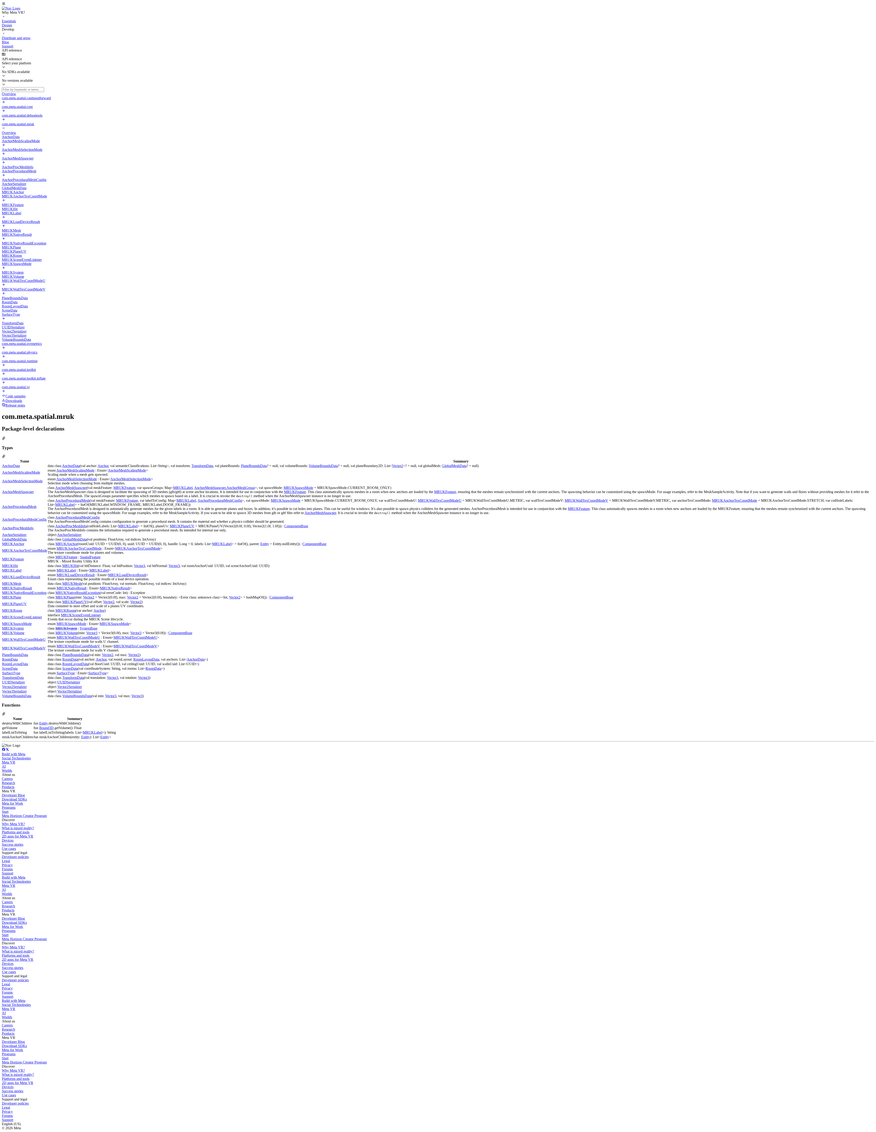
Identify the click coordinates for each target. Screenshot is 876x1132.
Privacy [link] (7, 865)
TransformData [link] (202, 466)
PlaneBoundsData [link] (254, 466)
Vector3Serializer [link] (14, 691)
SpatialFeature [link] (90, 557)
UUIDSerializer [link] (13, 682)
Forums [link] (7, 869)
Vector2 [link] (397, 466)
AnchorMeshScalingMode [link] (21, 472)
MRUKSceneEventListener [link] (22, 617)
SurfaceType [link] (11, 673)
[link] (11, 8)
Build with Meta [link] (13, 754)
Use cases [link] (9, 849)
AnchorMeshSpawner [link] (18, 492)
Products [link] (8, 787)
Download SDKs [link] (14, 799)
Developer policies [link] (15, 857)
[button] (438, 4)
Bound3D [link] (46, 728)
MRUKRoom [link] (12, 610)
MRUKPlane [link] (11, 597)
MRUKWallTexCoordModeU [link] (439, 500)
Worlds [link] (7, 770)
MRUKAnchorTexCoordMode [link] (734, 500)
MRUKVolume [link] (13, 633)
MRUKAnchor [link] (13, 544)
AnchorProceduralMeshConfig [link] (220, 500)
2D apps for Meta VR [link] (17, 836)
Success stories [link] (12, 844)
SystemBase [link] (88, 628)
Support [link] (7, 873)
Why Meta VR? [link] (13, 824)
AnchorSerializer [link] (14, 535)
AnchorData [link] (11, 466)
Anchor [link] (103, 466)
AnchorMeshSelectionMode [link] (22, 481)
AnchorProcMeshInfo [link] (18, 528)
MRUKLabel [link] (183, 488)
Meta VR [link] (8, 762)
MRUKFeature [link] (124, 488)
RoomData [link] (10, 659)
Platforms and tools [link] (15, 832)
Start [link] (5, 812)
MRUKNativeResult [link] (17, 588)
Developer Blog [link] (13, 795)
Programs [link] (9, 807)
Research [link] (8, 783)
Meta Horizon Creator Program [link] (24, 816)
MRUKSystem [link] (13, 628)
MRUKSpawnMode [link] (298, 488)
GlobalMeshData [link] (454, 466)
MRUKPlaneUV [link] (182, 526)
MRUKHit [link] (10, 566)
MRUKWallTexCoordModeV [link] (586, 500)
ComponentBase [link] (296, 526)
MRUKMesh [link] (11, 584)
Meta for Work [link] (12, 803)
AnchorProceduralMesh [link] (19, 507)
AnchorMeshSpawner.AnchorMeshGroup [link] (224, 488)
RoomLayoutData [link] (146, 659)
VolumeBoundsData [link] (323, 466)
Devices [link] (7, 840)
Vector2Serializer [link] (14, 687)
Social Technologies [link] (16, 758)
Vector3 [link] (139, 566)
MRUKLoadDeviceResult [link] (21, 577)
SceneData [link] (10, 668)
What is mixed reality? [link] (18, 828)
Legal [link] (6, 861)
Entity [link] (264, 544)
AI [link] (4, 766)
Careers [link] (7, 779)
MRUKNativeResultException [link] (24, 593)
